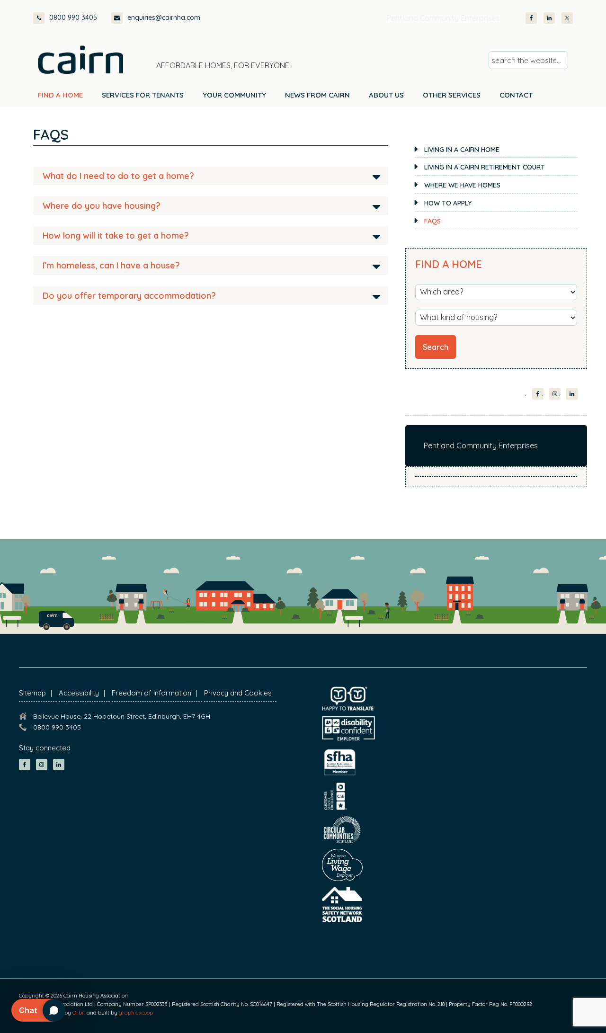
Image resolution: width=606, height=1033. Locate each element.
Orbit (78, 1012)
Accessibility (79, 692)
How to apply (448, 203)
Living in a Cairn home (461, 149)
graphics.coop (136, 1012)
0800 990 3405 (73, 17)
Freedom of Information (151, 692)
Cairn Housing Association (80, 59)
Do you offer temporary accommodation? (129, 295)
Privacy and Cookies (238, 692)
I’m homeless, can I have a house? (111, 265)
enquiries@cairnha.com (163, 17)
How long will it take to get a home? (116, 235)
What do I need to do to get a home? (118, 175)
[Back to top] (548, 1008)
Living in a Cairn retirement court (484, 167)
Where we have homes (462, 185)
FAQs (432, 221)
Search (435, 347)
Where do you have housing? (101, 205)
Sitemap (32, 692)
